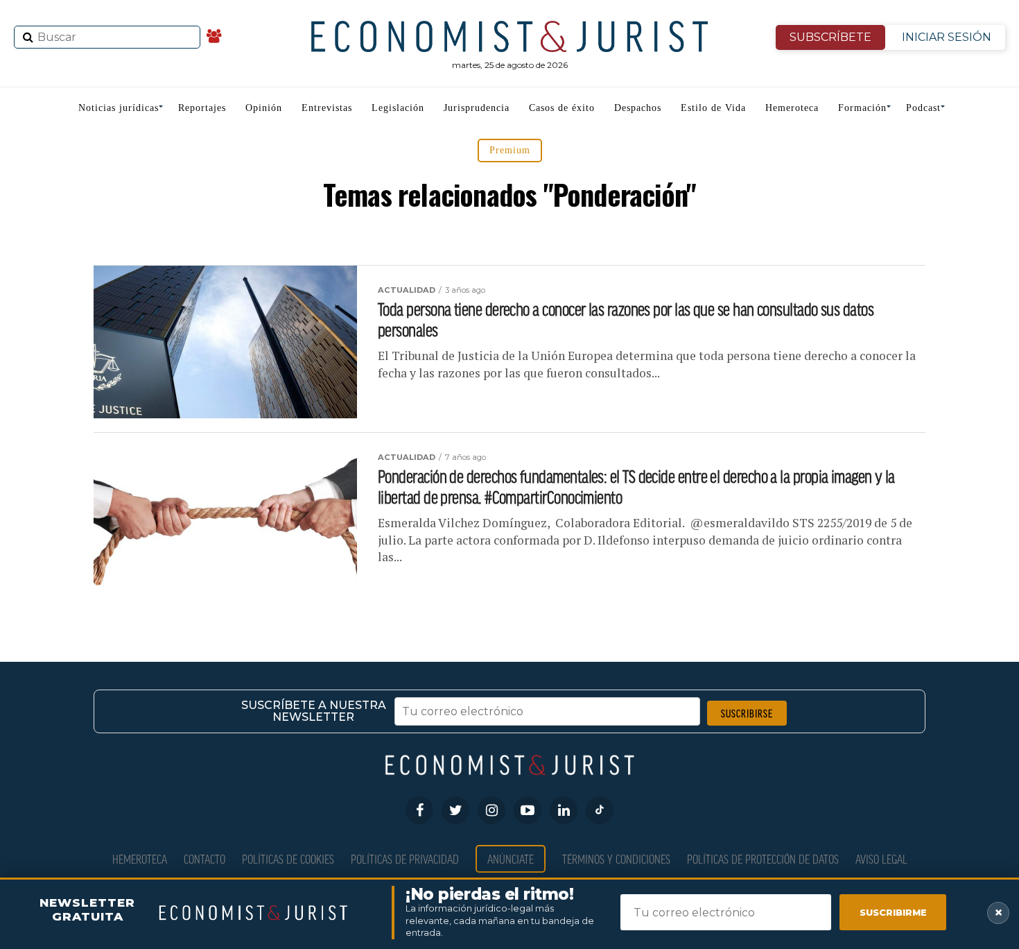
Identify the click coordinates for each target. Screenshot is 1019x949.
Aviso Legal (881, 858)
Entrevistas (327, 108)
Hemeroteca (792, 108)
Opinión (263, 108)
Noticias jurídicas (118, 108)
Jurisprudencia (476, 108)
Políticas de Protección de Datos (763, 858)
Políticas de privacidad (405, 858)
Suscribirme (893, 912)
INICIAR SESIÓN (946, 37)
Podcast (923, 108)
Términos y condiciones (616, 858)
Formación (862, 108)
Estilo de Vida (713, 108)
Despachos (637, 108)
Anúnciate (510, 858)
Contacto (204, 858)
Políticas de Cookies (288, 858)
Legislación (398, 108)
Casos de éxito (562, 108)
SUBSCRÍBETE (830, 37)
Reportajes (202, 108)
